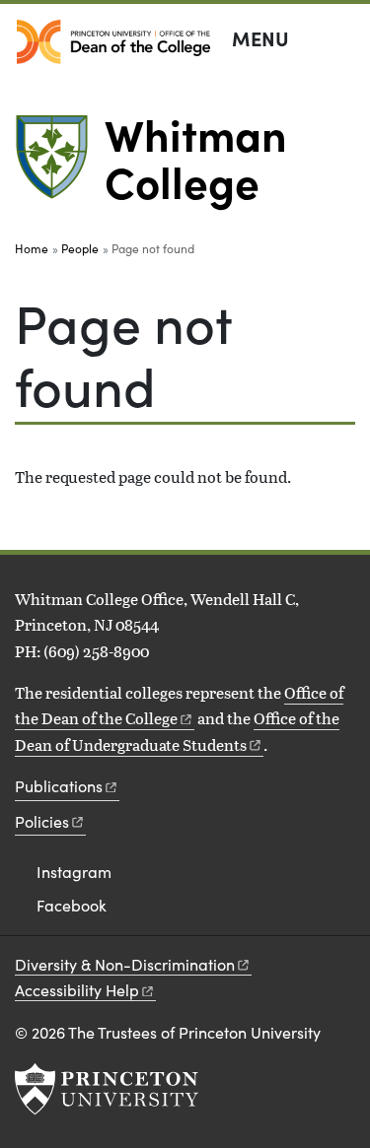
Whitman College (196, 156)
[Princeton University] (106, 1088)
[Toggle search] (342, 39)
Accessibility (77, 989)
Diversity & (125, 964)
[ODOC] (113, 42)
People (80, 248)
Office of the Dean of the (179, 705)
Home (31, 248)
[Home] (60, 165)
